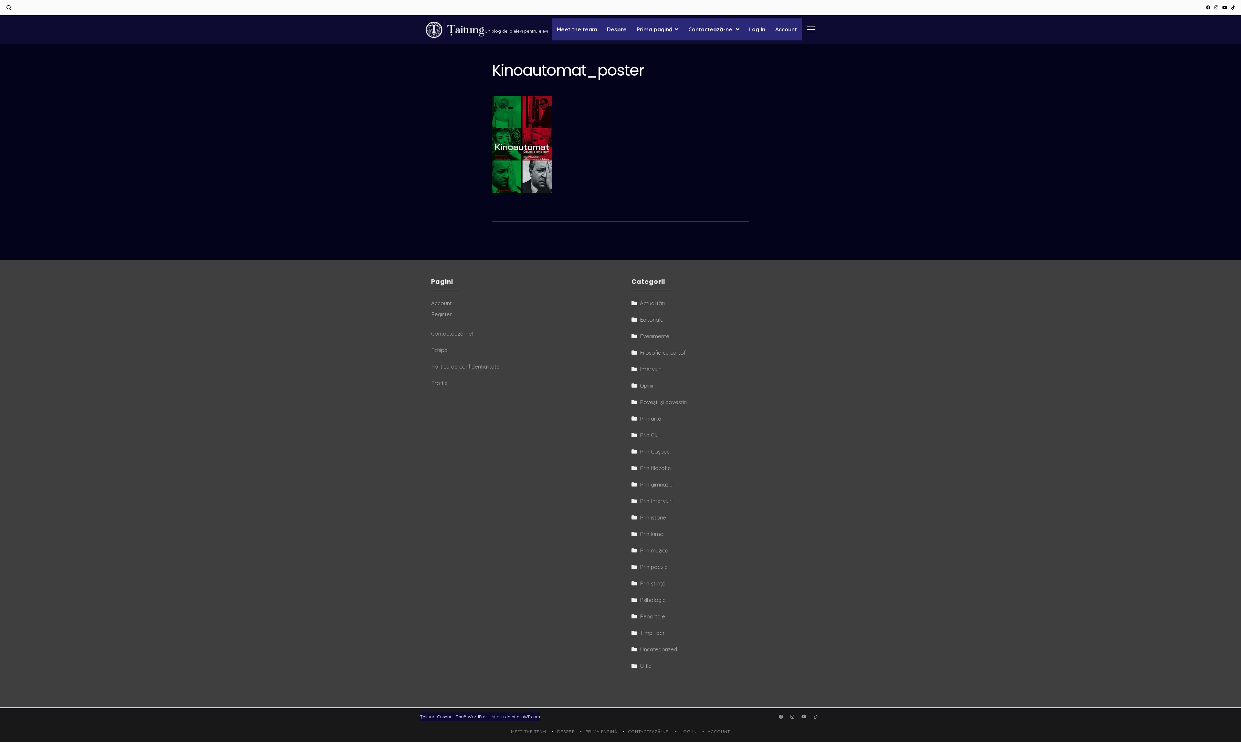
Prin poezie (654, 566)
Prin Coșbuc (655, 451)
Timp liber (652, 632)
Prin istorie (653, 517)
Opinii (646, 385)
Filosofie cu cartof (663, 352)
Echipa (439, 350)
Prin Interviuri (656, 501)
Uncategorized (658, 649)
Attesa (498, 716)
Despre (617, 29)
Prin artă (650, 418)
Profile (439, 383)
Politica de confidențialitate (465, 366)
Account (786, 29)
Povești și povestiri (663, 402)
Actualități (652, 303)
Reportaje (652, 616)
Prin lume (651, 533)
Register (441, 314)
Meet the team (577, 29)
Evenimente (654, 336)
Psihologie (653, 599)
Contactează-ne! (711, 29)
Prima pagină (655, 29)
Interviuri (651, 369)
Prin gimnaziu (656, 484)
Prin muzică (654, 550)
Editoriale (651, 319)
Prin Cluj (650, 435)
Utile (646, 665)
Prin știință (652, 583)
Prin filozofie (655, 468)
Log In (757, 29)
